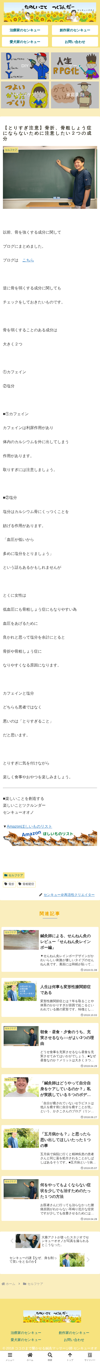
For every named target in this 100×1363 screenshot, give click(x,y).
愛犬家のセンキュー (26, 1340)
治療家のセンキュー (26, 1333)
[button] (89, 881)
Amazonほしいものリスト (29, 826)
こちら (28, 260)
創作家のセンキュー (74, 1333)
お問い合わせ (74, 1340)
